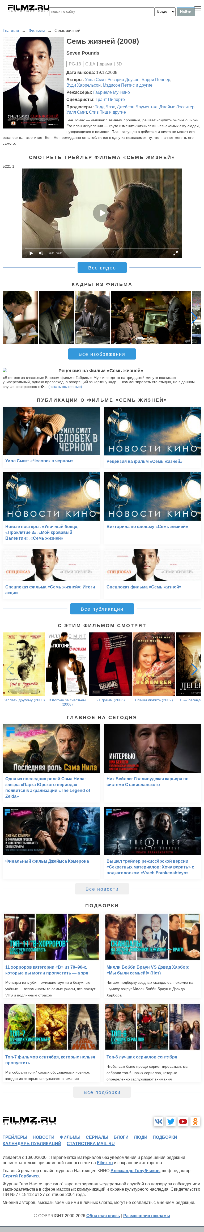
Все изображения (102, 354)
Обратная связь (103, 1215)
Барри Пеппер (156, 79)
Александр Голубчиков (135, 1170)
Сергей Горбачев (21, 1176)
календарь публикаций (32, 1143)
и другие (144, 85)
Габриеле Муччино (111, 92)
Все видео (102, 268)
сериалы (97, 1137)
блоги (121, 1137)
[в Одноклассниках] (195, 1121)
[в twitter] (171, 1121)
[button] (194, 317)
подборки (165, 1137)
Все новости (102, 889)
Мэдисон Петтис (119, 85)
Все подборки (102, 1092)
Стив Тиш (98, 112)
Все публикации (102, 609)
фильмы (70, 1137)
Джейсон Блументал (137, 107)
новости (43, 1137)
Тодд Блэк (105, 107)
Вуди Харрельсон (83, 85)
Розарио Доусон (123, 79)
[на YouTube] (183, 1121)
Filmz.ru (105, 1162)
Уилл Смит (95, 79)
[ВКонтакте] (158, 1121)
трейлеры (15, 1137)
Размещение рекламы (146, 1215)
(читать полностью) (65, 386)
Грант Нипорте (110, 99)
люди (140, 1137)
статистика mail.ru (91, 1143)
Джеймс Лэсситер (176, 107)
